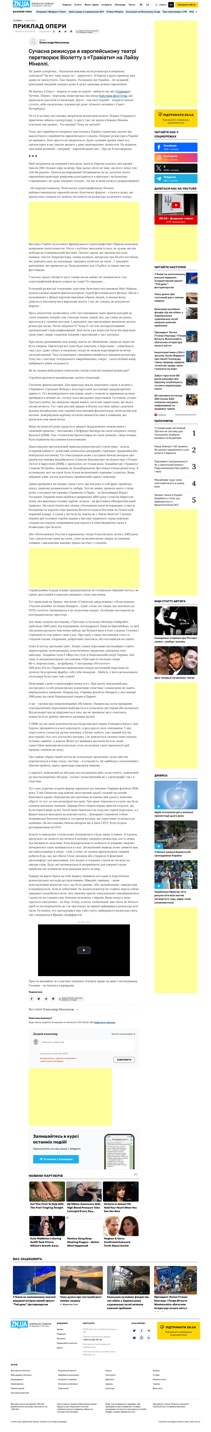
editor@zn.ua (89, 1354)
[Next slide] (196, 11)
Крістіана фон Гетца (113, 95)
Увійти (162, 5)
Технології (110, 1375)
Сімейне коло (159, 1379)
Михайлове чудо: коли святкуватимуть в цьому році (169, 483)
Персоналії (63, 1388)
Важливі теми (22, 12)
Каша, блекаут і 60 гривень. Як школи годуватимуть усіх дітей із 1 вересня (171, 450)
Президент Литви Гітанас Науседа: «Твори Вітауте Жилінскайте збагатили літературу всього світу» (170, 339)
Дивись (161, 775)
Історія (156, 1375)
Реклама (61, 1338)
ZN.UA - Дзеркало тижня (176, 218)
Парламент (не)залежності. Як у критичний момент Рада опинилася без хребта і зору (171, 466)
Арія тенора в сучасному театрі (174, 677)
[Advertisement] (84, 222)
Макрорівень (17, 1379)
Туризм (156, 1384)
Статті (78, 4)
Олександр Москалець (54, 42)
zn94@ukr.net (89, 1347)
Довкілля (110, 1379)
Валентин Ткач (70, 1304)
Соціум (156, 1370)
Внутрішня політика (20, 1370)
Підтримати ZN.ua (186, 5)
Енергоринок (17, 1384)
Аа (171, 5)
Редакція (61, 1334)
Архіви (60, 1329)
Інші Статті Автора (169, 601)
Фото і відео (91, 4)
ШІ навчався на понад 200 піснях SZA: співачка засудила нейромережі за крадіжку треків (168, 402)
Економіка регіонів (20, 1393)
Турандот (122, 91)
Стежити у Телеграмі (58, 1159)
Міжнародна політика (21, 1375)
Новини (66, 4)
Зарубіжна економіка (68, 1375)
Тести (131, 4)
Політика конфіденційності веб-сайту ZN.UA (179, 1422)
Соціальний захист (67, 1370)
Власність (157, 1388)
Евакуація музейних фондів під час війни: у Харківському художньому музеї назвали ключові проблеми (168, 317)
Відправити (124, 1060)
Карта (60, 1348)
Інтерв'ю (106, 4)
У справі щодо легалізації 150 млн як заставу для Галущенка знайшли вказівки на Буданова (169, 433)
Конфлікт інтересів (67, 1379)
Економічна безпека (68, 1384)
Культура (110, 1388)
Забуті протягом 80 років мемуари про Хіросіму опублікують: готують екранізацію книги (168, 382)
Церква (109, 1384)
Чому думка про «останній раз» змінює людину (169, 297)
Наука (109, 1370)
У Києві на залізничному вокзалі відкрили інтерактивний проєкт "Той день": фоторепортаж (169, 281)
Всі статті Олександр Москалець (51, 1009)
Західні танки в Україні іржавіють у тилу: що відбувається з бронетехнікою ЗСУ (168, 499)
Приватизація (17, 1388)
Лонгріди (120, 4)
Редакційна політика (67, 1343)
